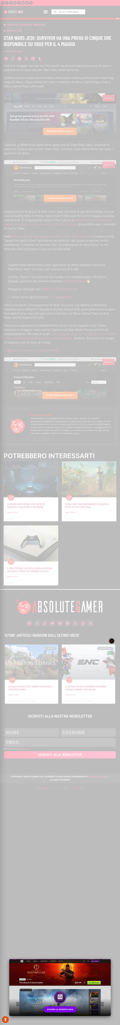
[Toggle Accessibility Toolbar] (5, 1019)
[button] (111, 641)
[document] (60, 512)
